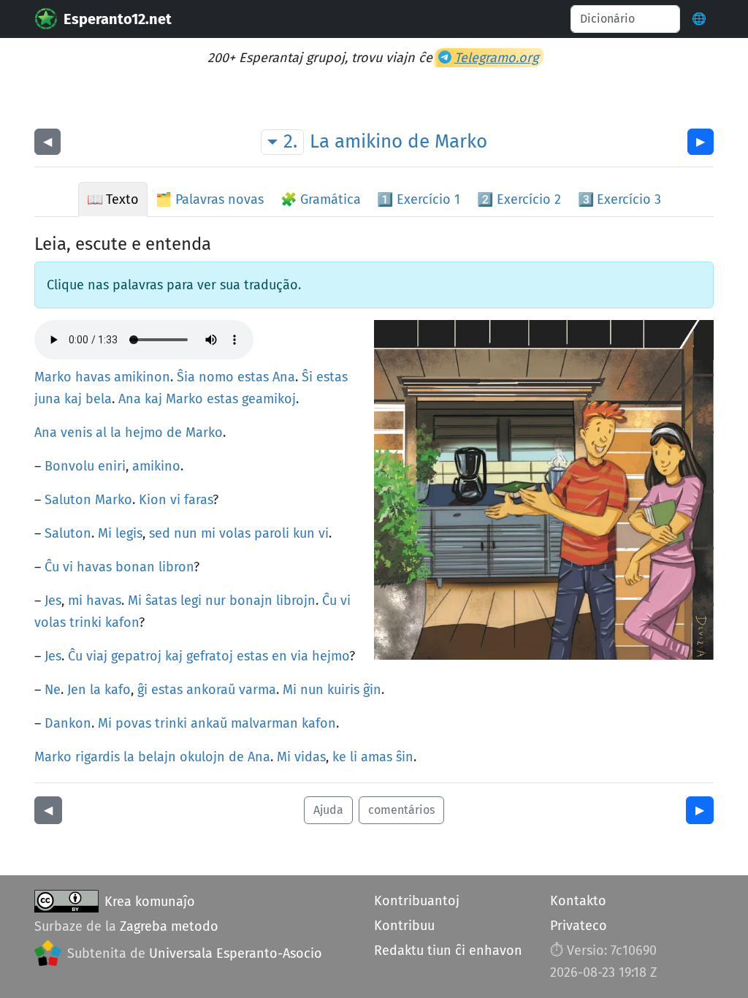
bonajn (250, 601)
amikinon (142, 377)
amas (376, 757)
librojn (296, 601)
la (115, 432)
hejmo (144, 432)
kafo (117, 690)
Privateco (578, 926)
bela (98, 399)
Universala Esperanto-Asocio (235, 953)
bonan (135, 567)
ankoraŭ (210, 690)
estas (253, 377)
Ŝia (186, 377)
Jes (53, 601)
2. (290, 141)
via (299, 656)
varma (257, 690)
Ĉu (52, 567)
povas (133, 723)
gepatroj (136, 656)
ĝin (372, 690)
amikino (368, 141)
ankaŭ (209, 723)
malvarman (264, 723)
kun (304, 533)
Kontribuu (404, 926)
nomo (216, 377)
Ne (53, 690)
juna (47, 399)
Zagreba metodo (169, 926)
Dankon (68, 723)
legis (128, 533)
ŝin (404, 757)
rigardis (97, 757)
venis (76, 432)
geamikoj (269, 399)
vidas (310, 757)
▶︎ (700, 141)
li (353, 757)
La (319, 141)
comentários (401, 810)
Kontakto (578, 901)
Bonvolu (69, 466)
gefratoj (209, 656)
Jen (76, 690)
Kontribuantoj (416, 901)
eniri (112, 466)
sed (159, 533)
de (419, 141)
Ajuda (328, 810)
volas (235, 533)
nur (215, 601)
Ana (283, 377)
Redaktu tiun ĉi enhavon (448, 950)
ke (339, 757)
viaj (96, 656)
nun (185, 533)
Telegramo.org (496, 58)
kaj (73, 399)
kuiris (343, 690)
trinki (85, 622)
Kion (153, 500)
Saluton (68, 500)
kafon (122, 622)
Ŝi (307, 377)
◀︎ (47, 141)
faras (198, 500)
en (279, 656)
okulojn (202, 757)
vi (175, 500)
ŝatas (161, 601)
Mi (105, 533)
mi (208, 533)
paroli (271, 533)
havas (92, 377)
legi (191, 601)
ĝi (142, 690)
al (101, 432)
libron (176, 567)
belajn (157, 757)
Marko (461, 141)
